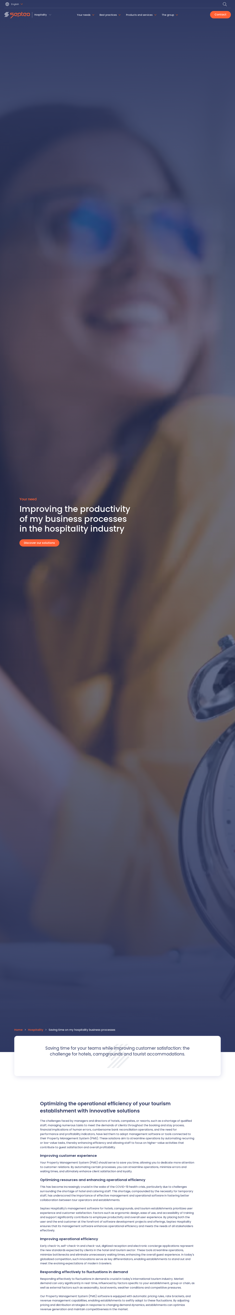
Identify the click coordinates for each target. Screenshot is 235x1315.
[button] (14, 4)
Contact (220, 14)
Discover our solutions (39, 543)
